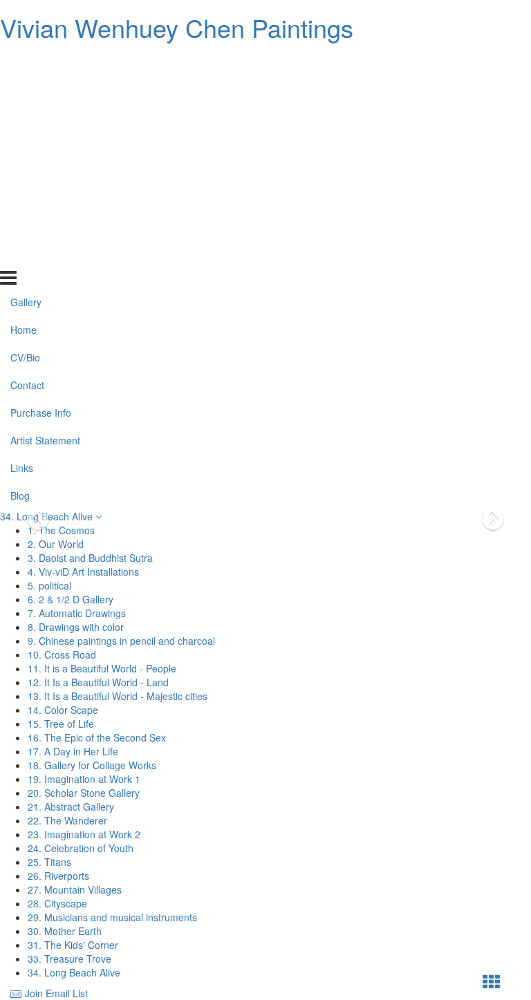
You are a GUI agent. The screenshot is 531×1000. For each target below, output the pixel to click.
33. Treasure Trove (69, 958)
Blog (20, 255)
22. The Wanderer (67, 820)
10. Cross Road (62, 654)
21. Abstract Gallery (71, 806)
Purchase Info (40, 173)
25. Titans (49, 862)
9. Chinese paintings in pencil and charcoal (121, 641)
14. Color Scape (63, 710)
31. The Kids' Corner (73, 945)
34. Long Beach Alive (47, 516)
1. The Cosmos (61, 530)
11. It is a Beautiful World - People (102, 668)
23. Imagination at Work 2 (84, 834)
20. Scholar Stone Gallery (84, 793)
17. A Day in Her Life (73, 751)
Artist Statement (45, 200)
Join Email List (56, 993)
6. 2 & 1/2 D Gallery (70, 599)
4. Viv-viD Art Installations (83, 571)
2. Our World (56, 544)
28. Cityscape (57, 903)
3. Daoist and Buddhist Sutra (90, 558)
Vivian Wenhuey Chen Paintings (176, 27)
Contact (27, 145)
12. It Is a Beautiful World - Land (98, 682)
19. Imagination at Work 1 (84, 779)
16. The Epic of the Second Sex (97, 737)
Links (21, 228)
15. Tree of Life (61, 723)
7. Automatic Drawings (77, 613)
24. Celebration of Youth (80, 848)
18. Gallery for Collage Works (92, 765)
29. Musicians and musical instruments (112, 917)
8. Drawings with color (76, 627)
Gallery (25, 62)
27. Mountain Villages (75, 889)
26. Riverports (58, 876)
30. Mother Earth (65, 931)
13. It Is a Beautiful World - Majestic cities (117, 696)
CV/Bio (25, 117)
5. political (49, 585)
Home (23, 90)
